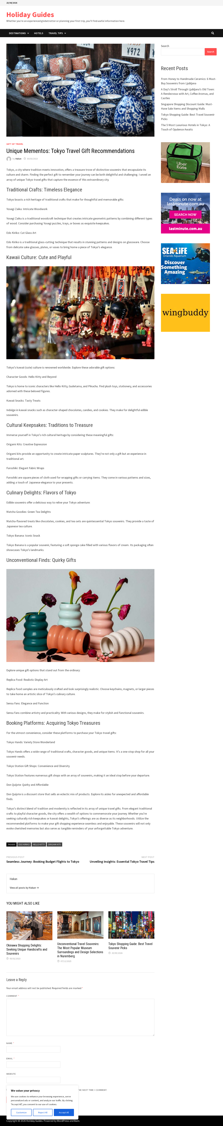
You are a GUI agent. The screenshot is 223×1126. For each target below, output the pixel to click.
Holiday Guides (30, 14)
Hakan (18, 158)
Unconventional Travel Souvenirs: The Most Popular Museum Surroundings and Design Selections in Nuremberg (80, 950)
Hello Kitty (39, 844)
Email (10, 1058)
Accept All (64, 1112)
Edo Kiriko (24, 844)
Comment (12, 995)
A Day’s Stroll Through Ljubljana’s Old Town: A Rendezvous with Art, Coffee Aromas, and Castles (188, 93)
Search (165, 46)
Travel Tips (55, 33)
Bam (76, 1120)
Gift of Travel (14, 144)
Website (11, 1073)
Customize (21, 1112)
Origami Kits (54, 844)
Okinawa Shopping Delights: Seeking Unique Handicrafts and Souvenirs (26, 949)
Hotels (38, 33)
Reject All (42, 1112)
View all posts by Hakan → (24, 887)
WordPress (63, 1120)
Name (10, 1043)
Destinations (17, 33)
